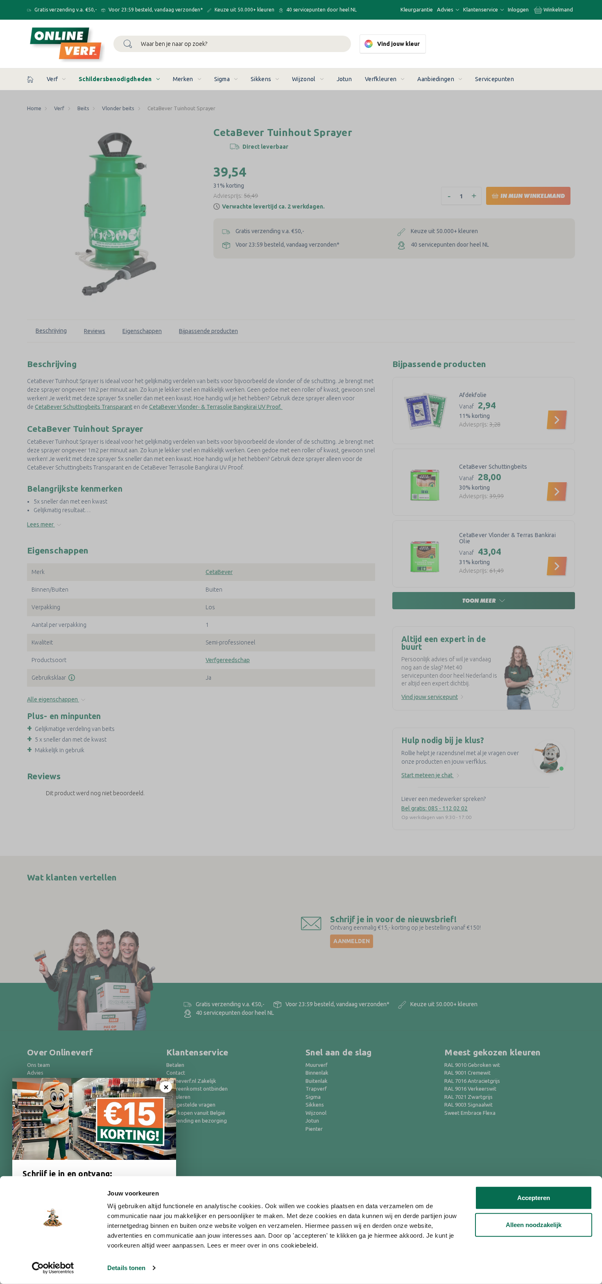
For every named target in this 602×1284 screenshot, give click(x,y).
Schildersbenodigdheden (115, 79)
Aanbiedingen (435, 79)
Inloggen (518, 9)
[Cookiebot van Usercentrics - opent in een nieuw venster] (53, 1268)
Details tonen (126, 1267)
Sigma (222, 79)
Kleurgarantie (417, 9)
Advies (446, 9)
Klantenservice (481, 9)
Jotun (344, 79)
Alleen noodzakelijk (533, 1224)
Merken (183, 79)
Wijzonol (303, 79)
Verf (52, 79)
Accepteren (533, 1197)
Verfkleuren (380, 79)
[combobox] (232, 44)
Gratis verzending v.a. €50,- (65, 9)
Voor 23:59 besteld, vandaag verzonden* (155, 9)
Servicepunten (494, 79)
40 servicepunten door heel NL (321, 9)
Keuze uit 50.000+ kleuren (243, 9)
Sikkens (261, 79)
